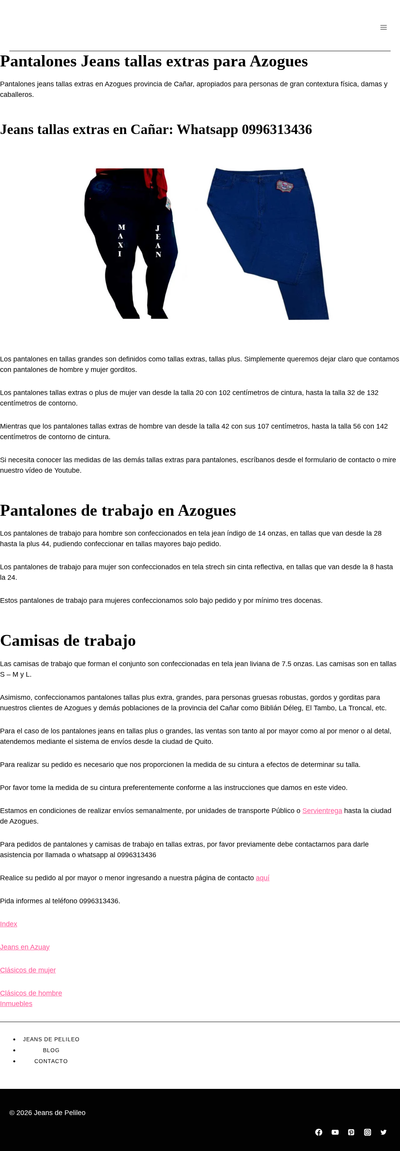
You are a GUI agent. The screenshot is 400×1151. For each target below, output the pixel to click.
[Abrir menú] (383, 27)
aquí (263, 878)
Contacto (51, 1061)
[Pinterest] (351, 1132)
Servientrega (322, 811)
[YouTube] (335, 1132)
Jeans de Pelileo (51, 1039)
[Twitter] (384, 1132)
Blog (51, 1050)
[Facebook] (319, 1132)
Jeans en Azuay (25, 947)
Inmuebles (16, 1004)
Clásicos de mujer (28, 970)
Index (8, 924)
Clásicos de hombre (31, 993)
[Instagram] (368, 1132)
